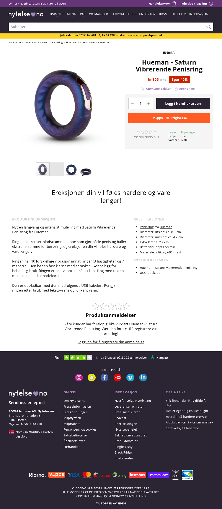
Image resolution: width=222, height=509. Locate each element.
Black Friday (123, 452)
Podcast (120, 418)
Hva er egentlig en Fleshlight (187, 411)
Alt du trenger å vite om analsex (189, 422)
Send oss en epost (27, 402)
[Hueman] (169, 56)
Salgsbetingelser (76, 435)
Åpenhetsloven (75, 441)
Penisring (147, 227)
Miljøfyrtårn (72, 418)
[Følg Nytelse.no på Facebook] (104, 380)
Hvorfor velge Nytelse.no (133, 401)
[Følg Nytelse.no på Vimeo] (130, 380)
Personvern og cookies (80, 429)
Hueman (166, 227)
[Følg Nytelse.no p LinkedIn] (143, 380)
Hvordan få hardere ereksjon (187, 417)
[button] (10, 104)
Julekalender (124, 458)
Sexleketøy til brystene (182, 428)
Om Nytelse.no (74, 401)
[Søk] (208, 26)
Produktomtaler (126, 441)
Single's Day (123, 447)
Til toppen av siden (111, 503)
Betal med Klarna (127, 412)
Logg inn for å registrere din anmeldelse (111, 342)
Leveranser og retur (129, 406)
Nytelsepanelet (126, 429)
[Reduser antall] (133, 103)
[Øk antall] (149, 103)
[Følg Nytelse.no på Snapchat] (92, 380)
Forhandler (72, 447)
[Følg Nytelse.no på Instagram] (79, 380)
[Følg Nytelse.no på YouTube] (117, 380)
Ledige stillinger (75, 412)
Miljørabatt (72, 424)
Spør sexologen (126, 424)
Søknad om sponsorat (131, 435)
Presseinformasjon (77, 406)
